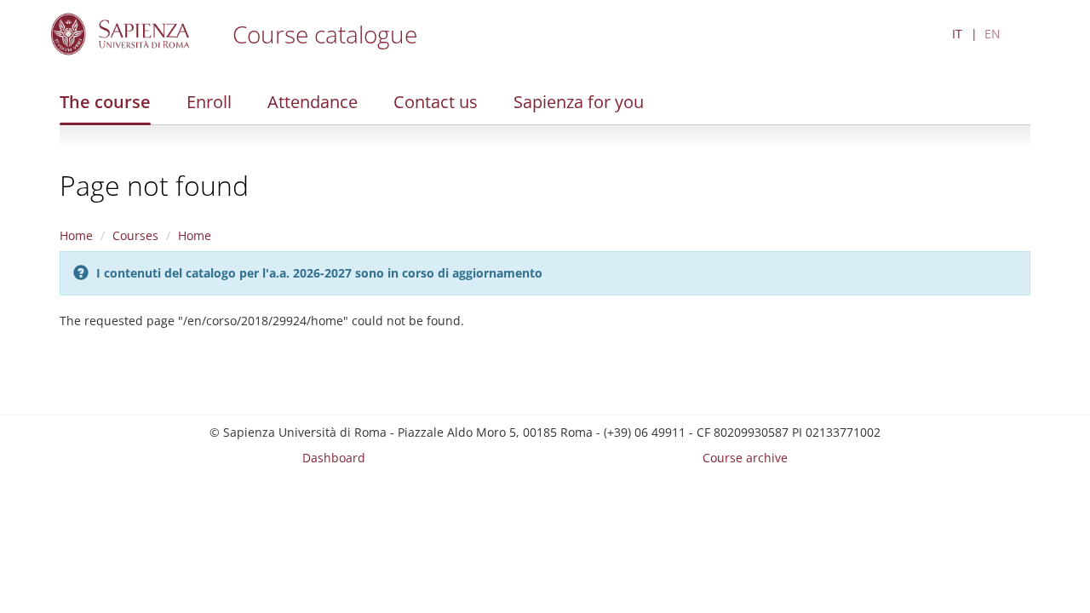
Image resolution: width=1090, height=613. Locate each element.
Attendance (312, 101)
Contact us (435, 101)
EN (992, 34)
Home (76, 235)
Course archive (745, 458)
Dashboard (333, 458)
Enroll (209, 101)
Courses (135, 235)
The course (105, 101)
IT (957, 34)
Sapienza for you (578, 101)
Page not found (154, 185)
